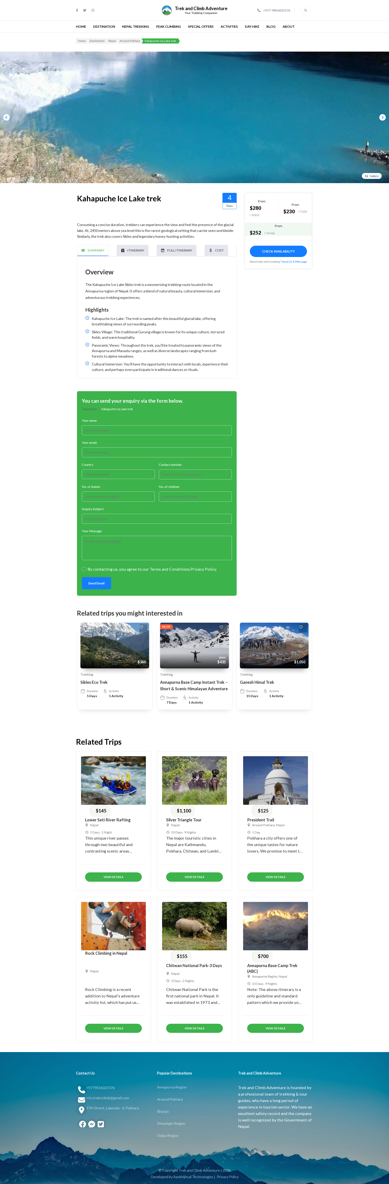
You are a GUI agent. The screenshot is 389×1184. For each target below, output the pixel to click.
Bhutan (163, 1111)
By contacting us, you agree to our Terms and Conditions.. (152, 569)
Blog (271, 26)
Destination (104, 26)
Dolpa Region (167, 1135)
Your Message (93, 531)
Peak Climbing (168, 26)
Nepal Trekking (135, 26)
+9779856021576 (100, 1087)
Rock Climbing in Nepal (106, 953)
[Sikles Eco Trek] (114, 645)
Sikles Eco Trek (94, 682)
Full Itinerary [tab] (179, 250)
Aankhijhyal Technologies (193, 1176)
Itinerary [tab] (135, 250)
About (289, 26)
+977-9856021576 (276, 10)
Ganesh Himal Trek (257, 682)
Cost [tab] (219, 250)
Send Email (96, 583)
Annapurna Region (264, 976)
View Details (113, 877)
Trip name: (90, 409)
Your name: (90, 420)
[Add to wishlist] (143, 628)
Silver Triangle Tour (184, 819)
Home (81, 26)
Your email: (90, 442)
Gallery (374, 176)
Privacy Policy (203, 569)
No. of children (169, 486)
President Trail (260, 819)
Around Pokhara (263, 825)
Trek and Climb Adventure (201, 8)
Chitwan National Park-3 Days (194, 965)
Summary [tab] (96, 250)
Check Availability (278, 251)
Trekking (86, 674)
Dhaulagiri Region (171, 1123)
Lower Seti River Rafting (108, 819)
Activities (229, 26)
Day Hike (252, 26)
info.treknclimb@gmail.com (107, 1098)
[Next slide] (382, 117)
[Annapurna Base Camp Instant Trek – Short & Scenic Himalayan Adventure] (194, 645)
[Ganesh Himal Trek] (274, 645)
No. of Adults (92, 486)
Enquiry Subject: (94, 509)
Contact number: (171, 464)
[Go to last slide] (6, 117)
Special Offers (201, 26)
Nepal (94, 825)
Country (88, 464)
